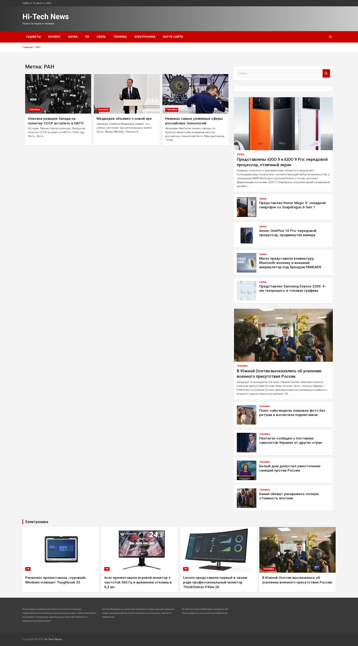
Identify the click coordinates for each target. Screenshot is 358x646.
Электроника (145, 36)
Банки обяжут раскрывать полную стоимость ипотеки (289, 496)
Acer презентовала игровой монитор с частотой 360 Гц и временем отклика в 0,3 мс (138, 582)
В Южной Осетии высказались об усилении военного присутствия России (297, 579)
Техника (120, 36)
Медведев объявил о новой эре (124, 118)
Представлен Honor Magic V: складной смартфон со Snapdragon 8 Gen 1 (292, 205)
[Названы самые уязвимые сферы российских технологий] (195, 94)
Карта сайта (173, 36)
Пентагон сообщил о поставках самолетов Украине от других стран (290, 440)
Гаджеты (33, 36)
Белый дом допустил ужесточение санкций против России (290, 468)
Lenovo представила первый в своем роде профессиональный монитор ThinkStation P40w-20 (215, 582)
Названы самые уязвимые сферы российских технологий (194, 120)
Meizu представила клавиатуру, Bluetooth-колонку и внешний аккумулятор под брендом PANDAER (290, 262)
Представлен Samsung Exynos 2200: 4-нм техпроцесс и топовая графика (292, 288)
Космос (54, 36)
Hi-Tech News (45, 16)
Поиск (326, 73)
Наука (73, 36)
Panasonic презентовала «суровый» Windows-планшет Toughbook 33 (56, 579)
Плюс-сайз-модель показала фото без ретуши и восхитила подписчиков (292, 412)
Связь (101, 36)
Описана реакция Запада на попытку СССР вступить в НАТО (56, 120)
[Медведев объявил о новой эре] (127, 94)
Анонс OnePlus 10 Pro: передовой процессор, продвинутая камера (287, 233)
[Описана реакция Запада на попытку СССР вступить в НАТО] (58, 94)
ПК (87, 36)
